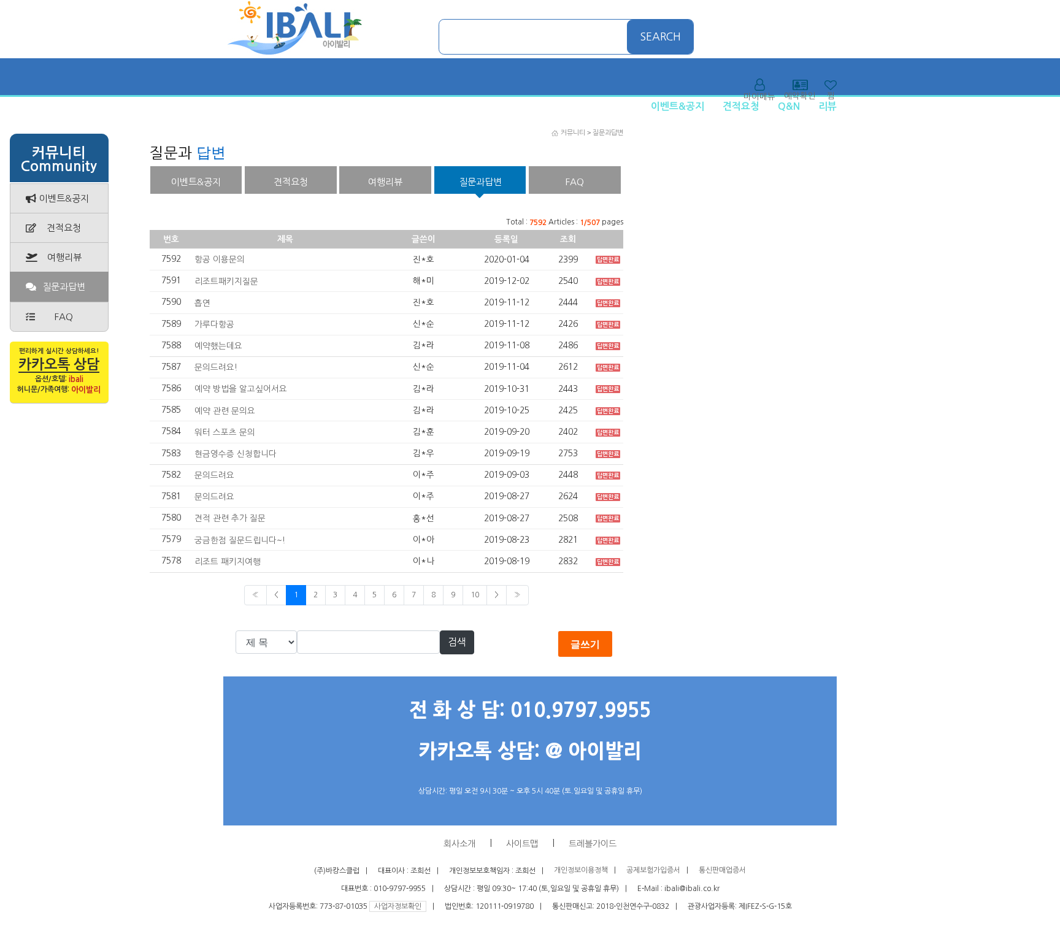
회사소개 (459, 844)
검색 (457, 642)
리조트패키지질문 (226, 281)
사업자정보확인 (397, 906)
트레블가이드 (592, 844)
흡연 (202, 303)
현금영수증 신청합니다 (235, 454)
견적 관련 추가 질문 (230, 518)
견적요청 (741, 106)
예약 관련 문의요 (224, 410)
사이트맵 (522, 844)
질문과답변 (608, 132)
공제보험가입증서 (653, 871)
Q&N (789, 106)
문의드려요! (215, 367)
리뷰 (827, 106)
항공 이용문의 (219, 259)
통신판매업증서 (722, 871)
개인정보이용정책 (581, 871)
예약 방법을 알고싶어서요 (240, 389)
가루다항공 (214, 324)
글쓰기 (585, 644)
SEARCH (660, 36)
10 (474, 595)
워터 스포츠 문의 (224, 432)
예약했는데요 (218, 346)
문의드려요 (214, 475)
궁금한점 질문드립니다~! (239, 539)
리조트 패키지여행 (227, 561)
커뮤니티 (573, 132)
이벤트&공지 (677, 106)
